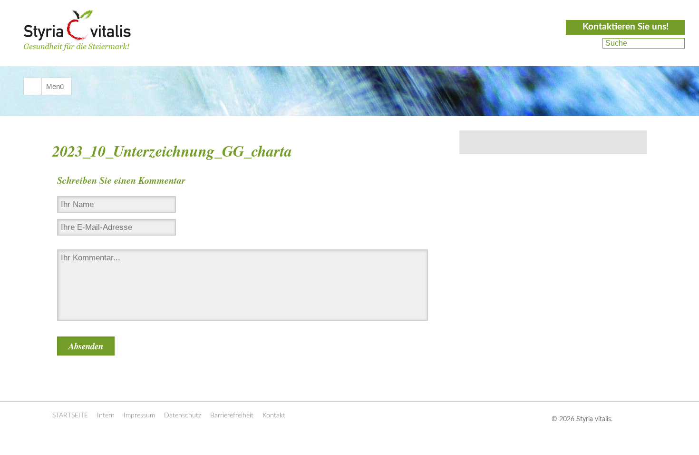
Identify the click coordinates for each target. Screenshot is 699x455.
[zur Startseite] (77, 41)
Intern (106, 415)
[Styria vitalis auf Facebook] (589, 43)
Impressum (139, 415)
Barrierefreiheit (231, 415)
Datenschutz (182, 415)
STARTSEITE (70, 415)
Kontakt (273, 415)
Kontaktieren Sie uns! (625, 26)
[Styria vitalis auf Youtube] (588, 55)
